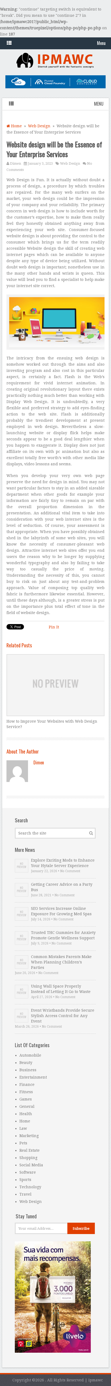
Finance (26, 1084)
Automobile (30, 1055)
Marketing (29, 1136)
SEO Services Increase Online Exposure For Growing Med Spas (61, 911)
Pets (23, 1143)
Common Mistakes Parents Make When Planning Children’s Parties (61, 962)
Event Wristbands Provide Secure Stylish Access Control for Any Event (62, 1015)
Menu (101, 43)
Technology (30, 1187)
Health (25, 1114)
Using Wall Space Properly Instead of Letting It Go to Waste (61, 989)
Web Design (39, 126)
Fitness (26, 1092)
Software (27, 1172)
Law (23, 1128)
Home (16, 126)
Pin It (54, 627)
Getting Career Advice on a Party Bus (61, 887)
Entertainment (33, 1077)
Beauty (25, 1062)
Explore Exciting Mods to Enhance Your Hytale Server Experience (63, 863)
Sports (25, 1179)
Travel (25, 1194)
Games (25, 1099)
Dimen (15, 163)
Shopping (28, 1157)
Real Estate (29, 1150)
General (26, 1106)
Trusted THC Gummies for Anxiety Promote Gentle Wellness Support (63, 935)
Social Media (31, 1165)
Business (27, 1070)
